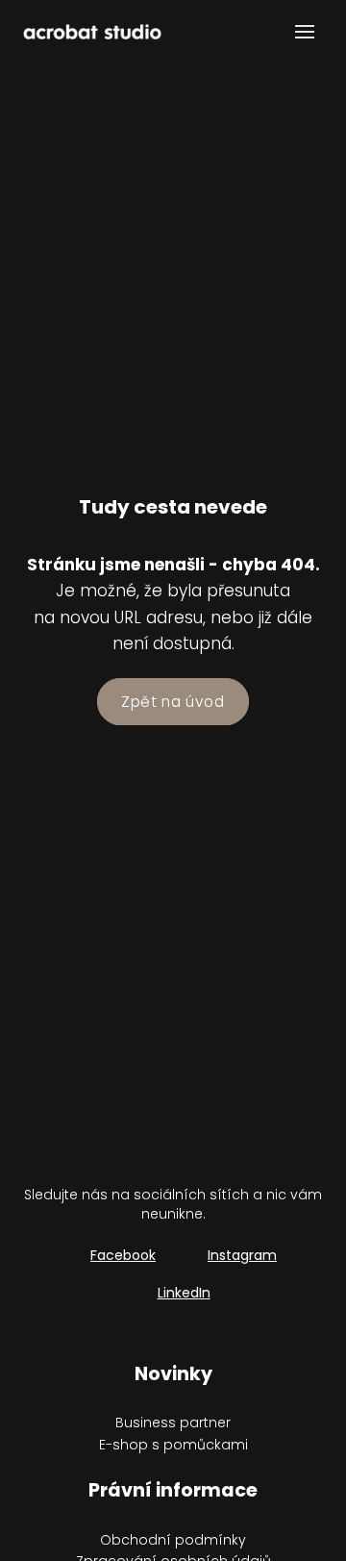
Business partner (173, 1422)
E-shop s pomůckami (173, 1444)
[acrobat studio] (92, 31)
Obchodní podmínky (173, 1539)
